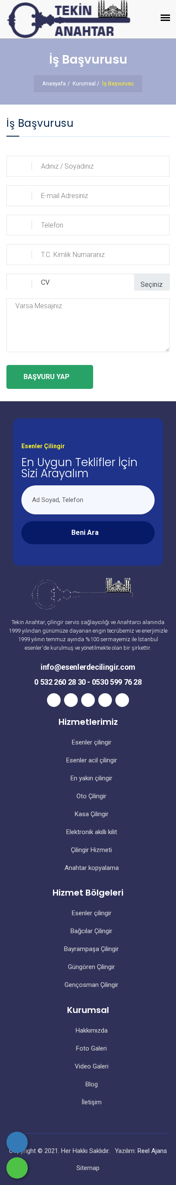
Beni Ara (85, 532)
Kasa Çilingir (91, 814)
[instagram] (88, 700)
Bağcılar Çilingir (90, 931)
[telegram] (71, 700)
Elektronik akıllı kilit (91, 832)
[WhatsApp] (17, 1168)
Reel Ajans (152, 1151)
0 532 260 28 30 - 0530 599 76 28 (87, 681)
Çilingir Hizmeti (90, 850)
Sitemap (88, 1168)
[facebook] (54, 700)
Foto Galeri (90, 1048)
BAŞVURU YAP (46, 377)
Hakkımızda (91, 1030)
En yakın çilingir (90, 778)
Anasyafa (54, 83)
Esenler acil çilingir (91, 760)
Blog (91, 1084)
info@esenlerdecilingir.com (88, 667)
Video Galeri (91, 1066)
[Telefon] (17, 1142)
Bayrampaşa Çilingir (90, 949)
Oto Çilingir (90, 796)
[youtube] (122, 700)
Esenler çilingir (90, 742)
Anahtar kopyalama (91, 868)
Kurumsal (84, 83)
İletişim (91, 1102)
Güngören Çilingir (90, 967)
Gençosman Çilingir (90, 985)
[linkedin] (105, 700)
